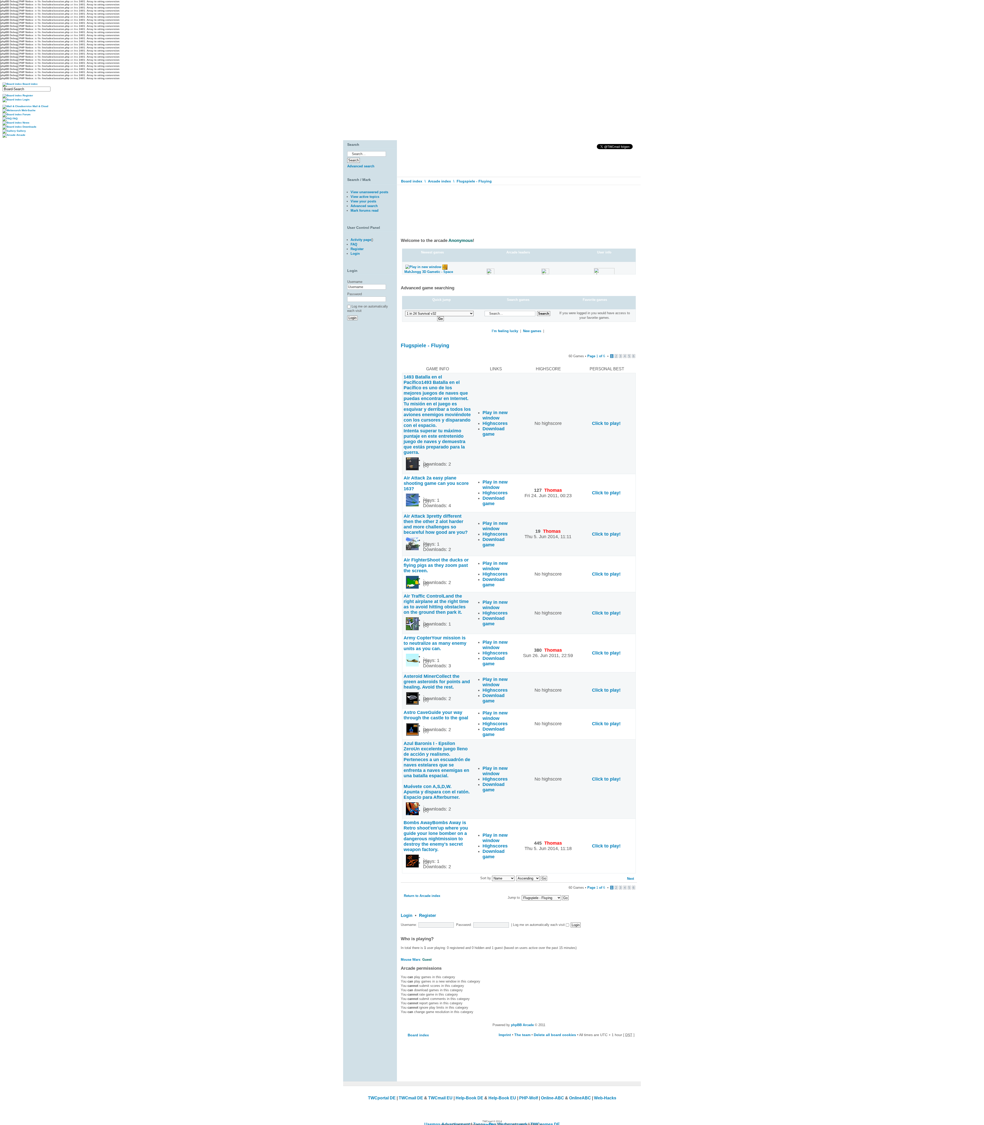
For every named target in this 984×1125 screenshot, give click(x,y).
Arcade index (439, 181)
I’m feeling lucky (505, 331)
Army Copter (435, 643)
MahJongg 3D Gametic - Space (428, 272)
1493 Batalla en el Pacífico (437, 414)
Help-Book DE (469, 1098)
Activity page (361, 240)
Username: (409, 925)
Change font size (633, 192)
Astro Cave (436, 715)
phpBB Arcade (522, 1025)
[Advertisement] (368, 378)
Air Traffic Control (436, 604)
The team (522, 1035)
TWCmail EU (440, 1098)
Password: (464, 925)
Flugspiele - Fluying (474, 181)
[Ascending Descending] (532, 878)
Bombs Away (436, 836)
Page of (596, 356)
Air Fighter (436, 565)
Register (427, 915)
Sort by (486, 878)
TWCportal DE (382, 1098)
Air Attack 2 (436, 483)
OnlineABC (580, 1098)
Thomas (553, 490)
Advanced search (360, 166)
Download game (494, 431)
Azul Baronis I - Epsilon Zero (437, 770)
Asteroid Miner (437, 682)
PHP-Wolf (528, 1098)
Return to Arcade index (422, 896)
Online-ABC (552, 1098)
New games (532, 331)
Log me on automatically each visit (539, 925)
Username (354, 282)
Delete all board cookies (555, 1035)
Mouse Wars (410, 960)
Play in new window (495, 415)
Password (354, 294)
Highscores (495, 423)
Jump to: (515, 897)
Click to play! (606, 423)
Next (630, 879)
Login (406, 915)
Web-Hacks (605, 1098)
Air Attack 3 (436, 524)
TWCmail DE (411, 1098)
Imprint (505, 1035)
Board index (411, 181)
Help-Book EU (502, 1098)
